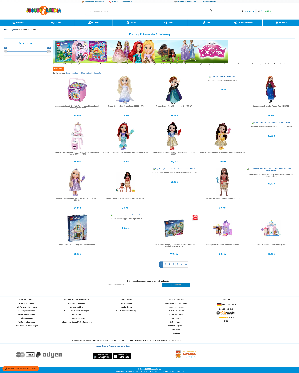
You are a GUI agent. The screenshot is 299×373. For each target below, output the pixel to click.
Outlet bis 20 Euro (176, 311)
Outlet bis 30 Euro (176, 315)
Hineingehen (126, 304)
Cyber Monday (176, 322)
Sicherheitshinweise (76, 304)
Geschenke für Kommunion (176, 304)
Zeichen (132, 22)
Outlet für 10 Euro (176, 307)
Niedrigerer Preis (72, 73)
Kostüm (57, 22)
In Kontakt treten (26, 304)
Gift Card (176, 330)
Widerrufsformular (26, 322)
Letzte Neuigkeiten (245, 22)
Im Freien (95, 22)
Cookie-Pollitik (76, 307)
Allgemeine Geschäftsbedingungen (77, 322)
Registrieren (126, 307)
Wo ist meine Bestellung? (126, 311)
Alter (208, 22)
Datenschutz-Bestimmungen (76, 311)
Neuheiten (98, 73)
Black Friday (176, 318)
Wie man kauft (27, 318)
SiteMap (176, 333)
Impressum (76, 315)
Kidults (170, 22)
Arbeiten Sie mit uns (26, 315)
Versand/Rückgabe (76, 318)
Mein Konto (249, 11)
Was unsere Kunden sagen (27, 326)
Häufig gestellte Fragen (27, 307)
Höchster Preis (86, 73)
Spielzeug (19, 22)
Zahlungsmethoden (26, 311)
